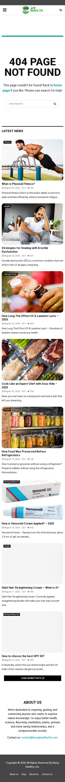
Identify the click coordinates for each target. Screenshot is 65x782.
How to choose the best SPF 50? (23, 656)
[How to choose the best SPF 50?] (32, 632)
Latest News (12, 131)
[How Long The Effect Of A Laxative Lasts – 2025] (32, 292)
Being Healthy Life (11, 482)
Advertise (33, 774)
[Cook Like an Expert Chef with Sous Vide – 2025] (32, 359)
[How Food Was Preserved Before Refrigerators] (32, 427)
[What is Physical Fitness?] (32, 159)
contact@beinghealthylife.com (39, 737)
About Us (14, 774)
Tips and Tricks (10, 274)
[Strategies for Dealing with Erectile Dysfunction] (32, 224)
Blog (24, 774)
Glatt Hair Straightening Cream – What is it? (30, 587)
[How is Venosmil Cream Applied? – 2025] (32, 499)
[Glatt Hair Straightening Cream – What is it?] (32, 563)
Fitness (7, 142)
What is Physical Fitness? (18, 184)
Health (7, 206)
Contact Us (47, 774)
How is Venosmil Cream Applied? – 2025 (28, 523)
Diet (5, 342)
